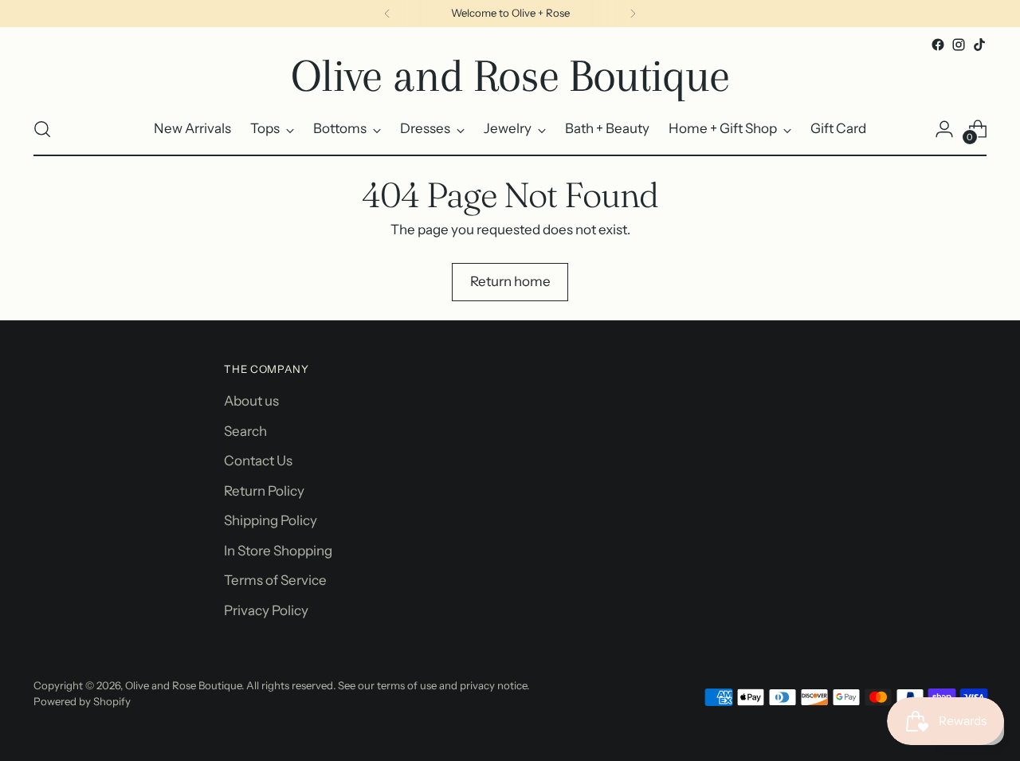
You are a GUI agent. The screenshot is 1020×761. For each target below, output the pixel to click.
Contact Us (258, 461)
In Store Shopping (278, 551)
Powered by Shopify (82, 701)
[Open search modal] (42, 129)
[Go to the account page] (944, 129)
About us (251, 401)
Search (245, 431)
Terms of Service (275, 580)
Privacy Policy (266, 610)
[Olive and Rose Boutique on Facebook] (938, 44)
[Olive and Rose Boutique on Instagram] (958, 44)
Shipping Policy (270, 520)
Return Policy (264, 491)
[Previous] (387, 13)
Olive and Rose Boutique (183, 685)
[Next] (632, 13)
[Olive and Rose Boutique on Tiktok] (979, 44)
